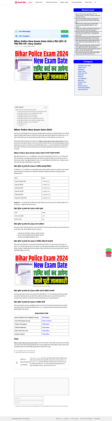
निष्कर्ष (22, 125)
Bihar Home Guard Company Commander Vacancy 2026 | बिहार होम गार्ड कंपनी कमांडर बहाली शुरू (88, 20)
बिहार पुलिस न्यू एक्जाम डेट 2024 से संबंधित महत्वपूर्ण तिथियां (30, 113)
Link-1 (44, 321)
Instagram (108, 255)
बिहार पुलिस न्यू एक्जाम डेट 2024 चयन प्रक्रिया (28, 116)
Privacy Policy (75, 418)
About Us (59, 418)
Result (80, 84)
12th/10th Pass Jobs (51, 2)
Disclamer (97, 418)
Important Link (23, 123)
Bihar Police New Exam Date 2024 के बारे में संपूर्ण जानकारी (32, 111)
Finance (80, 76)
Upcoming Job (83, 89)
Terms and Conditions (86, 418)
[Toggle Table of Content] (44, 107)
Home (30, 2)
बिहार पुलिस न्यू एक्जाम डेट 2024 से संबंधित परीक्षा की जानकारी (31, 118)
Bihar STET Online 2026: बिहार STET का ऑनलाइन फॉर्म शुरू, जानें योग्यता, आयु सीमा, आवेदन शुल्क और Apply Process (88, 15)
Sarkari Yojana (64, 2)
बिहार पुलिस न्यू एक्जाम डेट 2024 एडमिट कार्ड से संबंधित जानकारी (31, 120)
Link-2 (49, 321)
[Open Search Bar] (95, 2)
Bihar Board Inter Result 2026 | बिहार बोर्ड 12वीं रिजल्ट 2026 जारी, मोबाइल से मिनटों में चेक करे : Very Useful (88, 42)
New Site (32, 350)
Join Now (64, 31)
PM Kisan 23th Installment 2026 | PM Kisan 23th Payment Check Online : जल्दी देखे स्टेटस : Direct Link (87, 34)
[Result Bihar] (20, 2)
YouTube (108, 252)
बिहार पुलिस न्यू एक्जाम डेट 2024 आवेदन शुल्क (28, 115)
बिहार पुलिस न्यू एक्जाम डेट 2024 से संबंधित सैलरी (28, 122)
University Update (76, 2)
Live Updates (19, 350)
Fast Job (81, 75)
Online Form (39, 2)
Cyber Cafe (27, 350)
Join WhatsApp (24, 31)
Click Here (45, 324)
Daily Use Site (82, 73)
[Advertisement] (41, 16)
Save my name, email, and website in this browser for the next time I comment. (42, 406)
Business (81, 69)
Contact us (66, 418)
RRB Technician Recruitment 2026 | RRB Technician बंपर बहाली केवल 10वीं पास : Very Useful (87, 25)
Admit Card (88, 2)
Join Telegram (24, 36)
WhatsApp (108, 249)
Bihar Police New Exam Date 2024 (26, 109)
